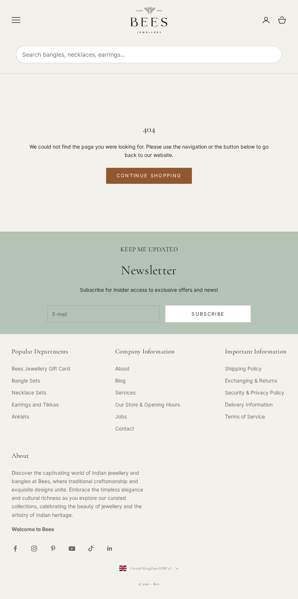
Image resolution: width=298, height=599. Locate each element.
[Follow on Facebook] (15, 548)
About (122, 368)
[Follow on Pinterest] (53, 548)
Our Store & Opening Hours (147, 404)
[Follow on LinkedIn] (109, 548)
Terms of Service (245, 416)
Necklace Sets (29, 392)
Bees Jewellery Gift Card (41, 368)
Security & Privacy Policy (254, 392)
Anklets (20, 416)
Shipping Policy (243, 368)
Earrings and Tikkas (35, 404)
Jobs (121, 416)
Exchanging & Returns (251, 380)
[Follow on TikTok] (90, 548)
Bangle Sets (26, 380)
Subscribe (208, 314)
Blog (120, 380)
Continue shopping (149, 175)
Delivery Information (249, 404)
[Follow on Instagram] (34, 548)
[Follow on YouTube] (72, 548)
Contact (124, 428)
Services (125, 392)
